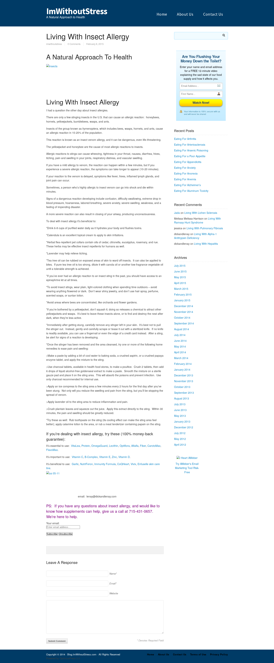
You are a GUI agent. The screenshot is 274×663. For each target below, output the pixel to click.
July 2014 (179, 335)
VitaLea (75, 446)
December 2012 (183, 427)
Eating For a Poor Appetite (189, 156)
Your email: (52, 523)
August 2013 (181, 398)
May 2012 (180, 439)
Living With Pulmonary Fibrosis (205, 228)
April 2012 (180, 444)
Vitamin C (77, 457)
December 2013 (183, 375)
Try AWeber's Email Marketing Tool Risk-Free (187, 468)
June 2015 (180, 271)
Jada (177, 213)
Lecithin (113, 446)
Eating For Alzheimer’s (187, 185)
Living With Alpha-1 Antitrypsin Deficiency (195, 236)
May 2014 (180, 346)
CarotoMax (153, 446)
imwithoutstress (54, 43)
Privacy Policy (219, 654)
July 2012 (179, 433)
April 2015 (180, 283)
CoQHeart (123, 464)
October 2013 (182, 387)
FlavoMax (52, 450)
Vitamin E (104, 457)
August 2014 (181, 329)
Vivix (133, 464)
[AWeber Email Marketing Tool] (187, 458)
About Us (185, 14)
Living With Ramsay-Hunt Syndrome (197, 220)
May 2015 (180, 277)
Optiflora (125, 446)
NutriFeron (86, 464)
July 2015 (179, 265)
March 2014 (181, 358)
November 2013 (183, 381)
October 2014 (182, 317)
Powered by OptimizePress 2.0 (63, 658)
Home (162, 14)
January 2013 (182, 421)
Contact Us (213, 14)
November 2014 (183, 312)
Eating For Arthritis (185, 139)
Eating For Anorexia (186, 173)
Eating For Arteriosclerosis (189, 144)
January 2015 (182, 300)
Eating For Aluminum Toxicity (191, 191)
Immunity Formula (105, 464)
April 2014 (180, 352)
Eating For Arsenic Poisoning (191, 150)
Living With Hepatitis (206, 243)
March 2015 (181, 289)
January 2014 (182, 369)
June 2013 (180, 410)
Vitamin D (124, 457)
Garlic (75, 464)
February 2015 (183, 294)
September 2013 (184, 392)
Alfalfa (134, 446)
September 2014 (184, 323)
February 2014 (183, 364)
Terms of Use (198, 654)
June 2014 (180, 340)
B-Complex (91, 457)
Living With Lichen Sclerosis (200, 213)
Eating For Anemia (185, 179)
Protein (85, 446)
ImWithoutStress (76, 11)
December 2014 (183, 306)
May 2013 (180, 416)
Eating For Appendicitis (187, 162)
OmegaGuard (99, 446)
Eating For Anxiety (185, 167)
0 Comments (74, 43)
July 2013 (179, 404)
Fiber (143, 446)
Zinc (114, 457)
